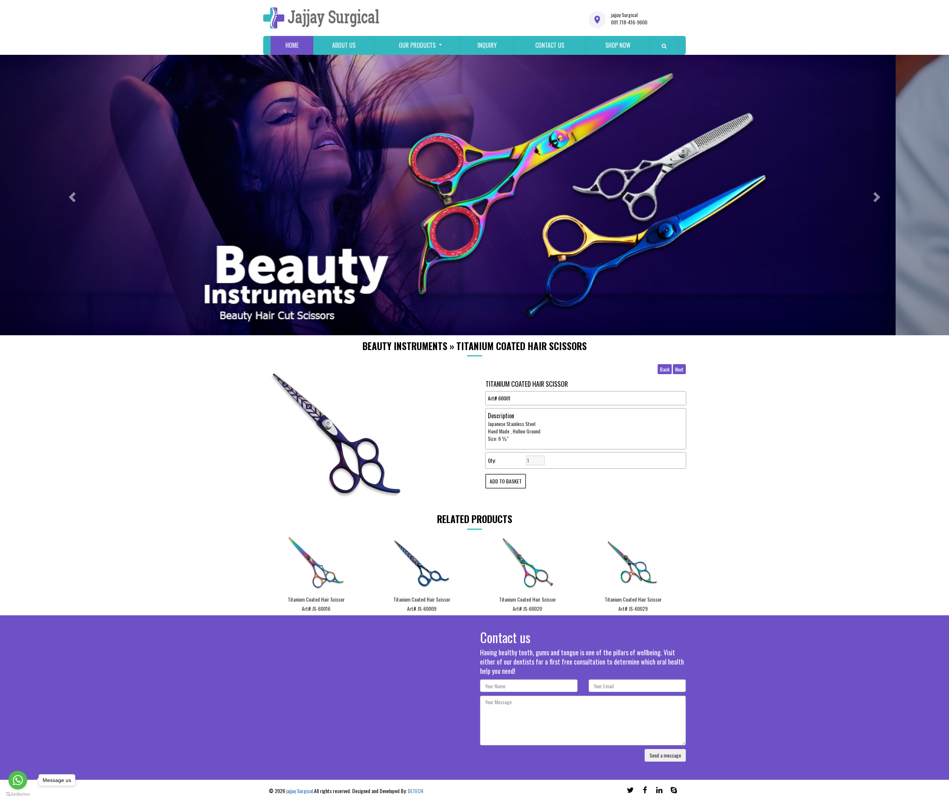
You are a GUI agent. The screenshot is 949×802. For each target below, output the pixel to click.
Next (679, 369)
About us (344, 45)
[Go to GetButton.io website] (18, 794)
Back (664, 369)
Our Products (417, 45)
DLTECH (415, 791)
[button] (71, 195)
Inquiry (487, 45)
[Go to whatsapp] (18, 780)
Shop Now (618, 45)
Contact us (549, 45)
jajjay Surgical (299, 791)
